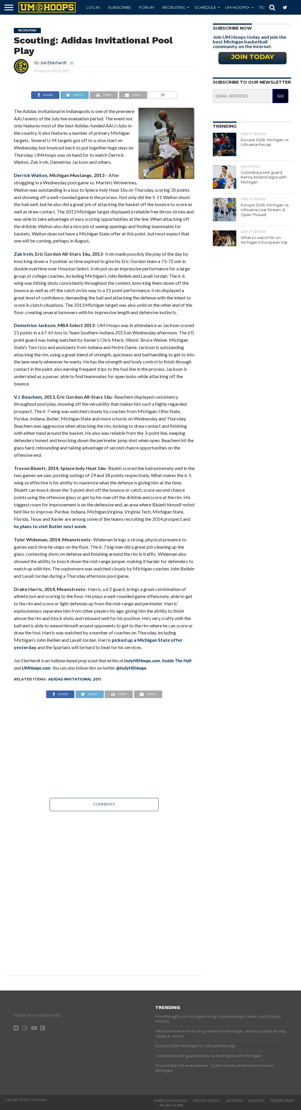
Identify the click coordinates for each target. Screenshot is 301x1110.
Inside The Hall (176, 660)
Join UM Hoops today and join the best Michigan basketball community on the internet (249, 41)
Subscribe (119, 7)
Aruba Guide (171, 1105)
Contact (257, 1101)
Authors (234, 1101)
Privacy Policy (206, 1101)
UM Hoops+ (237, 7)
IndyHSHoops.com (142, 660)
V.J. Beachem (28, 397)
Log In (93, 7)
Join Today (252, 57)
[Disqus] (104, 889)
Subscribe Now (232, 28)
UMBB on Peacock (170, 1101)
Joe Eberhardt (53, 62)
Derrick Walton (30, 175)
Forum (146, 7)
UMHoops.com (36, 668)
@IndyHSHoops (131, 668)
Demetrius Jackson (35, 325)
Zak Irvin (23, 254)
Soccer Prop (282, 1101)
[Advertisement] (104, 748)
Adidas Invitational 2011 (74, 679)
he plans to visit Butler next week (50, 526)
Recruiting (173, 7)
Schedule (205, 7)
